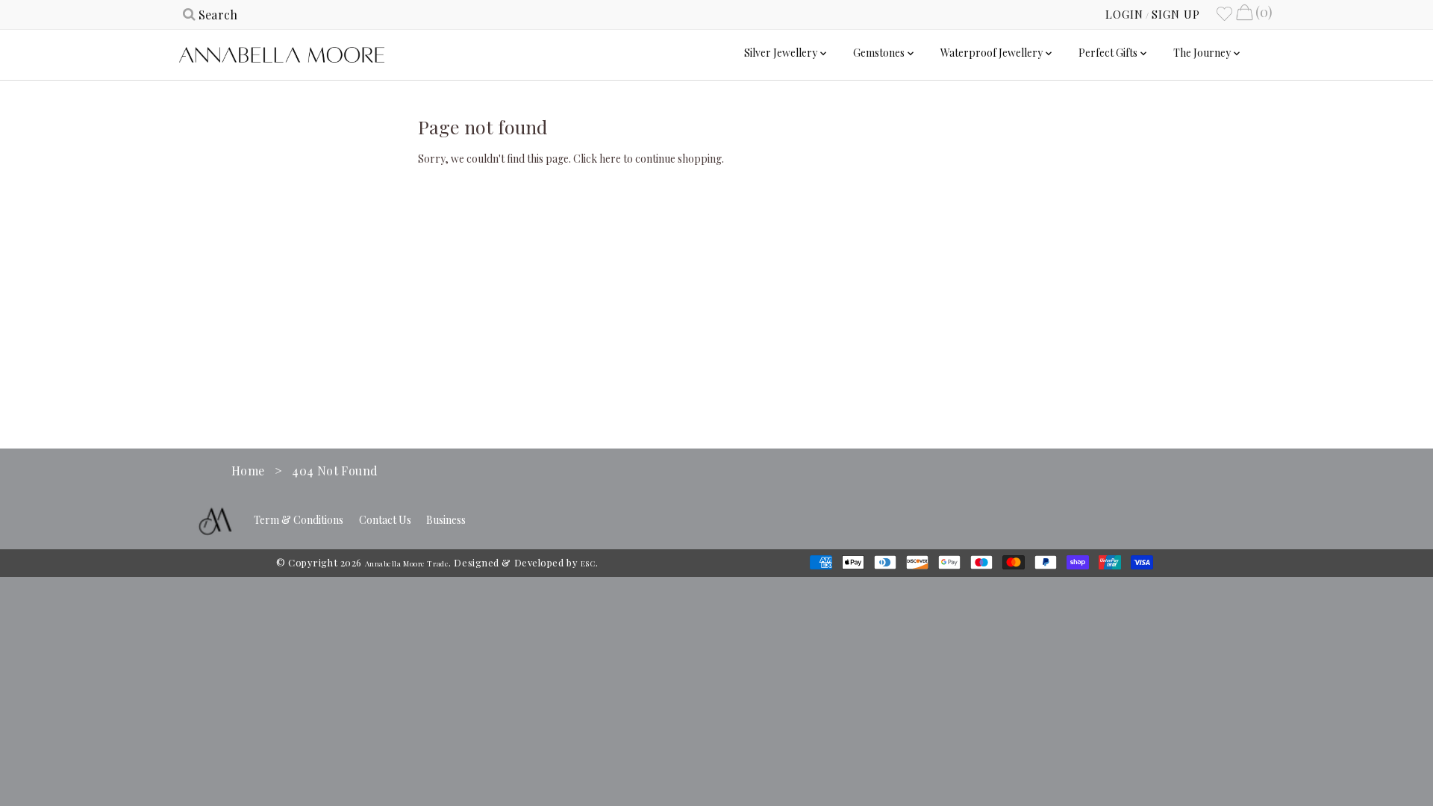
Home (248, 470)
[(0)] (1244, 14)
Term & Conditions (298, 520)
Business (446, 520)
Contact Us (385, 520)
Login (1124, 14)
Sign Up (1176, 14)
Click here (597, 158)
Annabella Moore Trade (407, 563)
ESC (588, 563)
